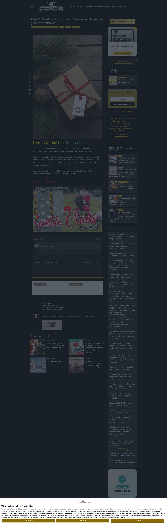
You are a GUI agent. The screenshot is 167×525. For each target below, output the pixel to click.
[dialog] (83, 511)
